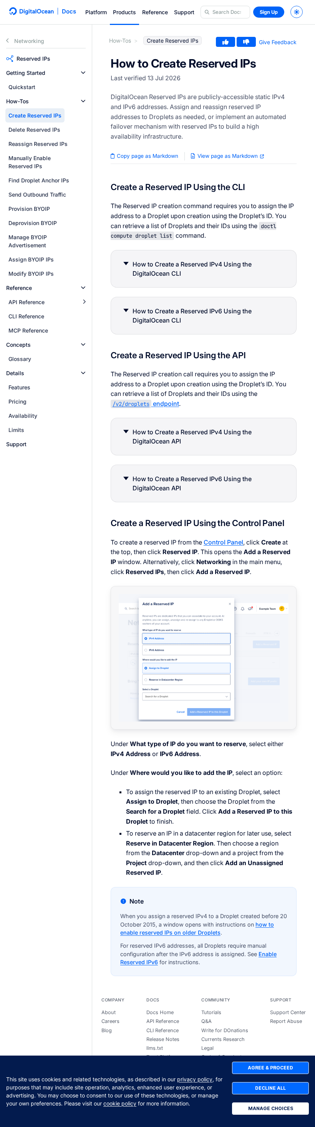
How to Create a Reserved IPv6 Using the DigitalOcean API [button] (192, 483)
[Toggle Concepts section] (83, 344)
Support (184, 12)
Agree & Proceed (270, 1068)
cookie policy (119, 1103)
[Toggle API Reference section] (84, 302)
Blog (106, 1030)
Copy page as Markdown (146, 156)
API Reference (162, 1021)
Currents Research (223, 1039)
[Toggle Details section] (83, 373)
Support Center (288, 1012)
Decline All (270, 1088)
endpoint (146, 403)
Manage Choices (270, 1108)
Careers (110, 1021)
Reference (155, 12)
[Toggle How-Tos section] (83, 101)
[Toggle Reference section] (83, 287)
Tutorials (211, 1012)
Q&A (206, 1021)
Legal (207, 1048)
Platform (96, 12)
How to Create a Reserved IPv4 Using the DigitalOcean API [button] (192, 436)
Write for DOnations (224, 1030)
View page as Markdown (227, 156)
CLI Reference (162, 1030)
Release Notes (162, 1039)
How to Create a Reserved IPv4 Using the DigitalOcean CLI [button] (192, 268)
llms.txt (154, 1048)
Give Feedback (278, 42)
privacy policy (194, 1079)
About (108, 1012)
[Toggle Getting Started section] (83, 72)
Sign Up (269, 12)
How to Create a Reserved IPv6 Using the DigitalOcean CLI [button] (192, 315)
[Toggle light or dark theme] (296, 12)
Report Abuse (286, 1021)
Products (124, 12)
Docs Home (160, 1012)
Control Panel (223, 542)
